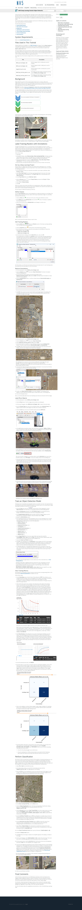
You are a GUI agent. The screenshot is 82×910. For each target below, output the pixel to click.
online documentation (25, 573)
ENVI (57, 5)
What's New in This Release (63, 22)
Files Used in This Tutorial (21, 26)
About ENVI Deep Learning (63, 29)
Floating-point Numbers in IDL (62, 53)
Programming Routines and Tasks (65, 27)
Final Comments (19, 34)
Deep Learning (33, 7)
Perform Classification (21, 32)
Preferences (60, 31)
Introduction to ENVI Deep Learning (65, 24)
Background (19, 28)
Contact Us (70, 904)
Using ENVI (26, 7)
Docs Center (39, 5)
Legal (26, 904)
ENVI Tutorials (34, 45)
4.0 (61, 17)
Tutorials (60, 28)
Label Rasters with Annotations (23, 29)
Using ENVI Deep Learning (63, 25)
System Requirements (21, 25)
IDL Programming (49, 5)
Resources (63, 5)
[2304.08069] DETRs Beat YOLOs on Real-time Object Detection (37, 88)
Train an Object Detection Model (23, 31)
